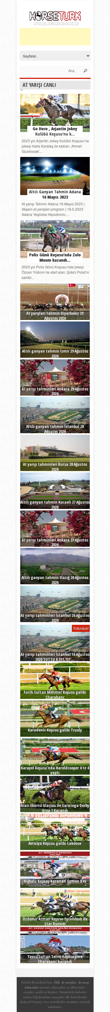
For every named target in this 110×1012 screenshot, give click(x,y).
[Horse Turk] (55, 24)
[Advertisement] (65, 36)
